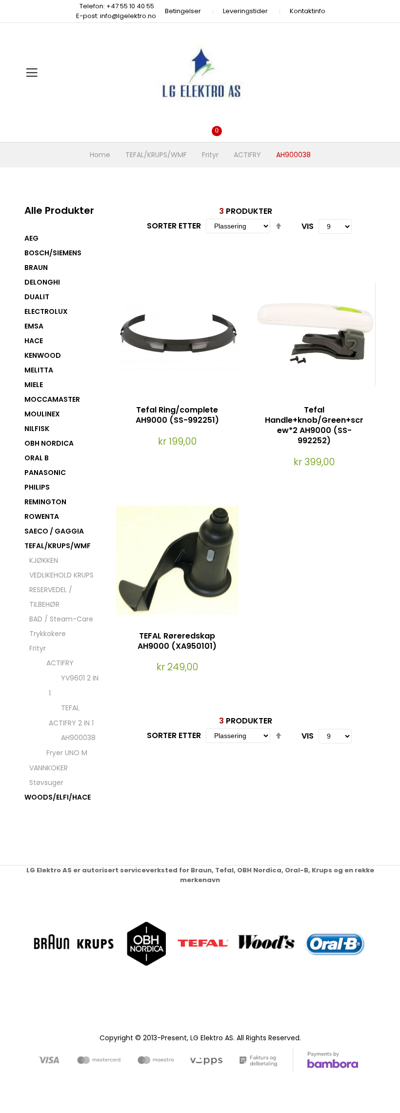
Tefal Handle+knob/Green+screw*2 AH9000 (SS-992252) (314, 425)
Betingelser (183, 11)
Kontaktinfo (307, 11)
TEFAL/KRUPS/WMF (156, 155)
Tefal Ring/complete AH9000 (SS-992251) (177, 415)
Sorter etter (174, 225)
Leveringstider (245, 11)
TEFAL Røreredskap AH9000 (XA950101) (177, 641)
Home (100, 155)
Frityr (210, 155)
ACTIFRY (247, 155)
